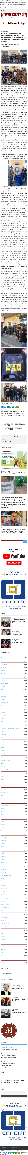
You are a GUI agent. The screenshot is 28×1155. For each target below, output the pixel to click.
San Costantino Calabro (6, 875)
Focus (2, 757)
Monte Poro (4, 802)
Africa (2, 657)
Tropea (2, 936)
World (2, 955)
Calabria (3, 689)
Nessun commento (5, 46)
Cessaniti (3, 699)
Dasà (2, 725)
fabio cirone (4, 413)
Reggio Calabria (4, 840)
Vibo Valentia (4, 949)
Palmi (2, 814)
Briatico (3, 686)
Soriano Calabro (5, 904)
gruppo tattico (13, 413)
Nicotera (3, 811)
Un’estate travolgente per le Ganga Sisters (18, 641)
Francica (3, 763)
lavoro (2, 782)
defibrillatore (15, 411)
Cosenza (3, 706)
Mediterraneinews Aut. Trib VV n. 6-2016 (10, 1147)
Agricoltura (3, 661)
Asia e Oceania (4, 683)
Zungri (2, 962)
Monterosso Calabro (6, 805)
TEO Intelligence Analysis (7, 930)
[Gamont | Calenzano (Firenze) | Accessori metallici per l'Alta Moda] (14, 590)
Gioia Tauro (3, 766)
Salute (2, 866)
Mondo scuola (4, 798)
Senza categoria (4, 898)
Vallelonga (3, 939)
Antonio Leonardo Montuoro (12, 44)
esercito (22, 411)
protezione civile (11, 415)
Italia (2, 776)
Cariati (2, 693)
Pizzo (2, 827)
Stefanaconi (4, 917)
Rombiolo (3, 856)
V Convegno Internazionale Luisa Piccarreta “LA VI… (18, 633)
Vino (2, 952)
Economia (3, 734)
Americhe (3, 673)
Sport (2, 914)
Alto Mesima (4, 664)
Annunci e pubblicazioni (6, 677)
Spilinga (3, 911)
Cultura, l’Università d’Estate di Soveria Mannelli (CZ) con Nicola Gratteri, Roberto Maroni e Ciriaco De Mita (13, 531)
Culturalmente (4, 722)
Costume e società (5, 709)
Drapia (2, 731)
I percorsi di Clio (4, 770)
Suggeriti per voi (5, 923)
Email (2, 1089)
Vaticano (3, 943)
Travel (2, 933)
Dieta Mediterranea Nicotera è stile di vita (10, 728)
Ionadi (2, 773)
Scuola (2, 895)
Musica (2, 808)
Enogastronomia (5, 741)
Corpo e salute (4, 702)
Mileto (2, 795)
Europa (3, 747)
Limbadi (3, 789)
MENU (4, 10)
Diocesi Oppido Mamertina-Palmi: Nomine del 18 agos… (18, 987)
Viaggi (2, 946)
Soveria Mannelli (5, 907)
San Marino (3, 885)
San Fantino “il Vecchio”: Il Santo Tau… (19, 999)
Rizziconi (3, 853)
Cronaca (3, 712)
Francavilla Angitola (5, 760)
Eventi (2, 750)
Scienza (3, 891)
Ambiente (3, 667)
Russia (2, 862)
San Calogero (4, 869)
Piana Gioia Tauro (5, 824)
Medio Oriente (4, 792)
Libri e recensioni (5, 786)
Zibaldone (3, 959)
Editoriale (3, 738)
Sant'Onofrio (4, 888)
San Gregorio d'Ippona (6, 882)
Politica (3, 834)
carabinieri (7, 411)
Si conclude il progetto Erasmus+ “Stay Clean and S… (18, 621)
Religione (3, 843)
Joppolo (3, 779)
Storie (2, 920)
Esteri (2, 744)
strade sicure (20, 415)
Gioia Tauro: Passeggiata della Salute (13, 473)
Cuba (2, 718)
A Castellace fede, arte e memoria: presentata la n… (19, 1012)
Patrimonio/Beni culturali (7, 818)
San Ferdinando (4, 878)
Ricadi (2, 846)
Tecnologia (3, 927)
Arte (2, 680)
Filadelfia (3, 754)
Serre (2, 901)
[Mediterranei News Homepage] (9, 1030)
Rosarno (3, 859)
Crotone (3, 715)
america (3, 670)
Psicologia (3, 837)
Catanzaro (3, 696)
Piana (2, 821)
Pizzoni (2, 830)
